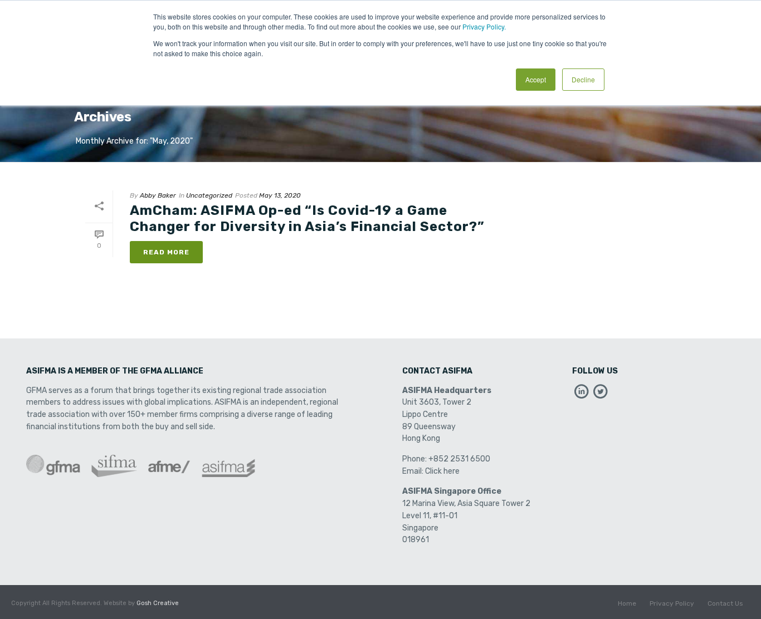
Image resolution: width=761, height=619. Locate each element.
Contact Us (725, 603)
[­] (581, 394)
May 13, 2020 (280, 195)
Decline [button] (583, 79)
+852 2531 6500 (459, 459)
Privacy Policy (672, 603)
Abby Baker (158, 195)
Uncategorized (209, 195)
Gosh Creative (157, 603)
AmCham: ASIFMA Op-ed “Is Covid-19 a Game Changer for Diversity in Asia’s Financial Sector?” (307, 218)
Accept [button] (535, 79)
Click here (442, 471)
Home (627, 603)
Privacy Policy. (484, 26)
